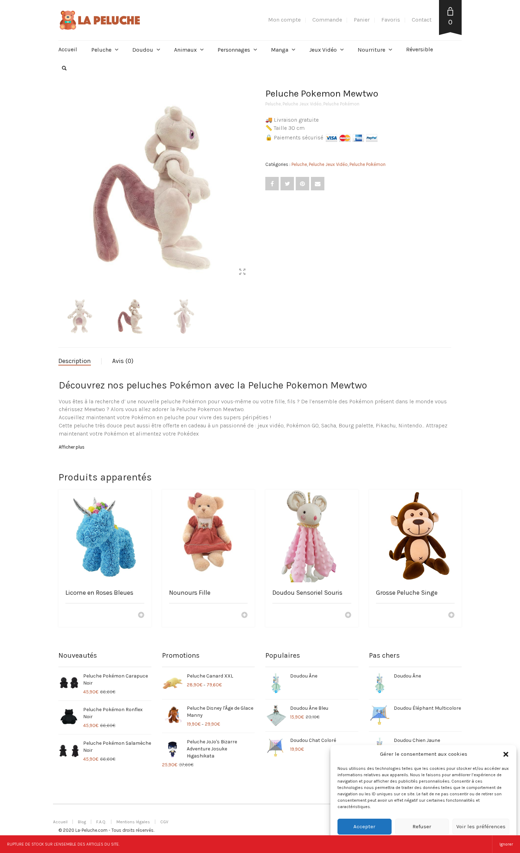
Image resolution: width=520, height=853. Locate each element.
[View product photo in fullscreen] (242, 273)
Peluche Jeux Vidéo (302, 103)
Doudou (142, 49)
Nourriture (371, 49)
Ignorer (506, 844)
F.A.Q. (101, 821)
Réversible (419, 49)
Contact (422, 19)
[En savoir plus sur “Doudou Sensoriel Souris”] (348, 615)
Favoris (390, 19)
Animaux (185, 49)
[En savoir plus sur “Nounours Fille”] (244, 615)
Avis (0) (122, 361)
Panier (362, 19)
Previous (62, 178)
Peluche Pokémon (341, 103)
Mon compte (284, 19)
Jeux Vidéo (323, 49)
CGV (164, 821)
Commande (327, 19)
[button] (505, 754)
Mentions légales (133, 821)
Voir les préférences (480, 826)
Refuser (421, 826)
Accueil (67, 49)
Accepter (364, 826)
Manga (279, 49)
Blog (82, 821)
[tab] (80, 361)
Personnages (234, 49)
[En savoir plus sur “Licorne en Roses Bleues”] (141, 615)
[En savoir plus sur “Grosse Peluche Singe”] (451, 615)
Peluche (101, 49)
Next (251, 178)
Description (74, 361)
